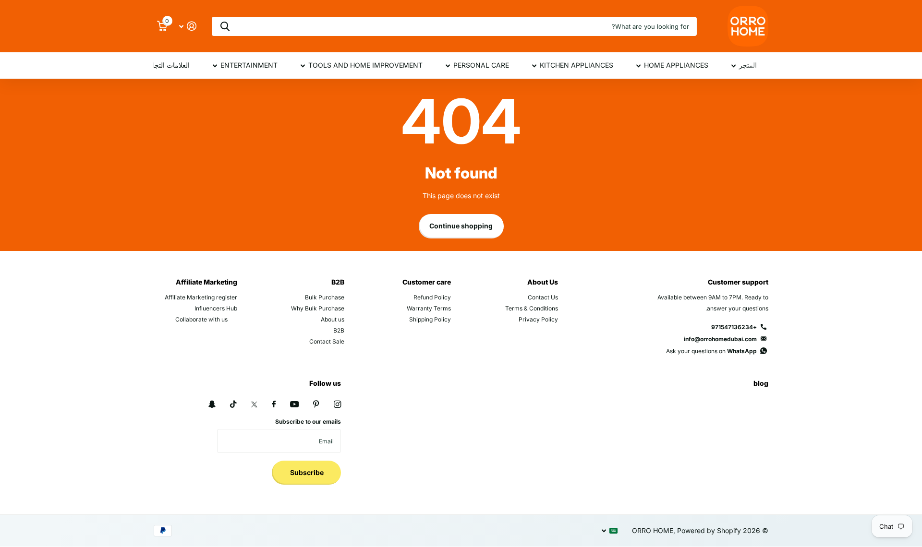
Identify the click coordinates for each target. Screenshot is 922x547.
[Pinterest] (316, 404)
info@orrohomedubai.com (720, 339)
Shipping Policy (430, 319)
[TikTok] (233, 404)
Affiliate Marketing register (201, 297)
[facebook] (274, 404)
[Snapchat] (212, 404)
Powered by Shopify (709, 530)
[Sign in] (187, 26)
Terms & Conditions (531, 308)
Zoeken (225, 26)
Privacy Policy (538, 319)
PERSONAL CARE (481, 65)
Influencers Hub (215, 308)
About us (332, 319)
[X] (254, 404)
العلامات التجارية (167, 65)
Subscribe (306, 472)
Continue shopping (461, 226)
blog (760, 383)
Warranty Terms (429, 308)
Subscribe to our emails (307, 421)
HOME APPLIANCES (676, 65)
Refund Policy (432, 297)
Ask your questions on (711, 351)
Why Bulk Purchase (317, 308)
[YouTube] (294, 405)
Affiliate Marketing (206, 282)
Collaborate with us (201, 319)
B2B (337, 282)
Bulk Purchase (324, 297)
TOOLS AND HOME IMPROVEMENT (365, 65)
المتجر (748, 65)
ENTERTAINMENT (249, 65)
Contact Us (543, 297)
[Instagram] (337, 404)
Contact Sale (326, 341)
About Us (542, 282)
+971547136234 (734, 327)
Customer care (426, 282)
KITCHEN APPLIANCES (576, 65)
